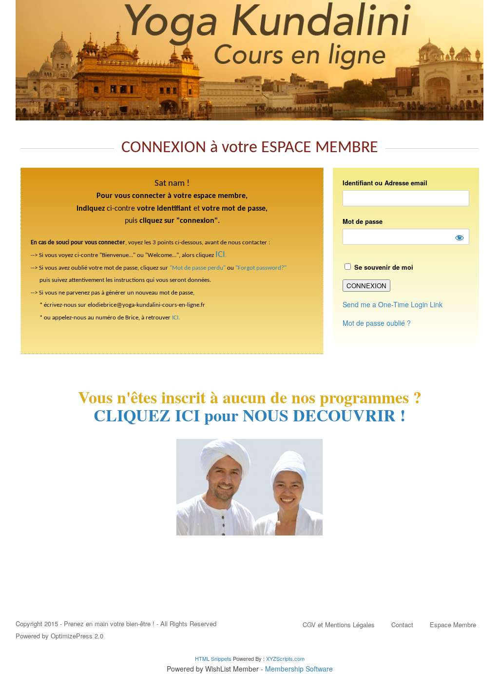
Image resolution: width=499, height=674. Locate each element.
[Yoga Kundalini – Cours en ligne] (249, 60)
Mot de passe (363, 221)
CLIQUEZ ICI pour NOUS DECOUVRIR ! (249, 415)
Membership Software (299, 669)
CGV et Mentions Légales (339, 624)
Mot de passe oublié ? (377, 323)
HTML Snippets (213, 658)
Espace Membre (453, 624)
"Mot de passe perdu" (198, 268)
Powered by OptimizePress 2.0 (59, 635)
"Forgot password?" (261, 268)
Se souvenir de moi (382, 267)
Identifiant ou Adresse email (385, 182)
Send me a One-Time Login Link (392, 304)
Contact (402, 624)
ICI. (176, 318)
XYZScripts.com (285, 658)
